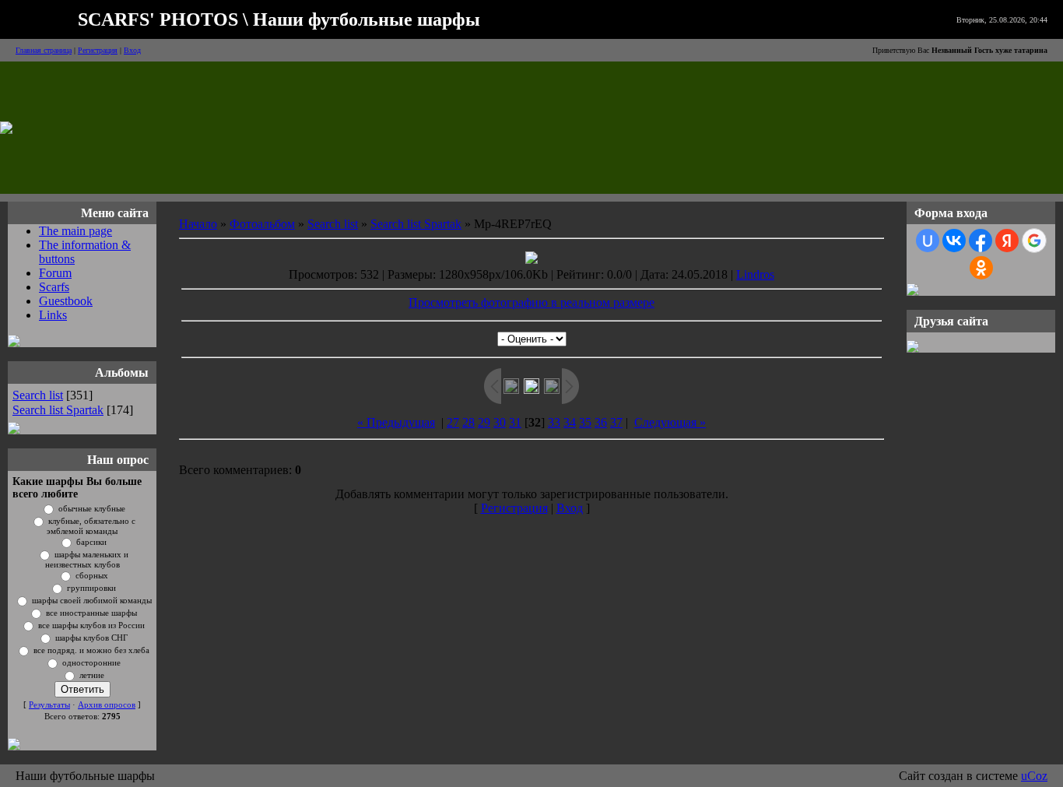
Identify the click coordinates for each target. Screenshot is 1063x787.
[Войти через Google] (1034, 240)
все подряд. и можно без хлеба (91, 650)
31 (515, 422)
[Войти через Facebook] (980, 240)
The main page (75, 230)
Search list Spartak (57, 409)
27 (453, 422)
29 (484, 422)
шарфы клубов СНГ (91, 638)
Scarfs (54, 286)
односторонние (91, 663)
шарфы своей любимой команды (92, 600)
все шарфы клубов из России (91, 625)
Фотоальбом (262, 223)
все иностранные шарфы (91, 613)
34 (569, 422)
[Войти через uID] (927, 240)
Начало (198, 223)
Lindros (755, 274)
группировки (91, 588)
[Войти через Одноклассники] (981, 267)
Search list (37, 395)
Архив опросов (106, 705)
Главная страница (44, 50)
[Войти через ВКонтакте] (954, 240)
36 (601, 422)
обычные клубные (91, 508)
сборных (91, 575)
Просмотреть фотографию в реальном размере (531, 302)
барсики (91, 542)
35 (585, 422)
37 (616, 422)
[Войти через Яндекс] (1007, 240)
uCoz (1034, 775)
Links (53, 314)
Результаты (49, 705)
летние (91, 675)
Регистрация (98, 50)
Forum (55, 272)
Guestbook (66, 300)
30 (499, 422)
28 (468, 422)
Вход (132, 50)
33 (554, 422)
